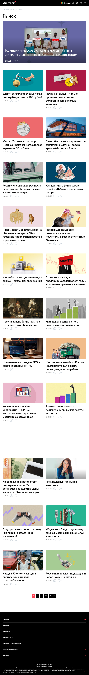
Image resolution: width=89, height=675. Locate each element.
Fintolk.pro (48, 664)
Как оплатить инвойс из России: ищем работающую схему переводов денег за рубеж (65, 366)
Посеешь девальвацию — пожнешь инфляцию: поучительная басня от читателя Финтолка (65, 235)
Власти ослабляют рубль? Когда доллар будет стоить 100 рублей (23, 95)
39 (46, 596)
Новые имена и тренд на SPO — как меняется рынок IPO (22, 364)
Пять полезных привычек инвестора (61, 483)
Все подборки (7, 637)
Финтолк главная (8, 9)
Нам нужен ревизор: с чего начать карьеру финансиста (62, 323)
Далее (52, 596)
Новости (6, 625)
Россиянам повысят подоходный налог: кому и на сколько (66, 575)
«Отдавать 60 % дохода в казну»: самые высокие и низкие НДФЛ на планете (65, 533)
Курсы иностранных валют (12, 643)
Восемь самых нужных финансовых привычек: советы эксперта (65, 410)
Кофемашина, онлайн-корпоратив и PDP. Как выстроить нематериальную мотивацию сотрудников (20, 411)
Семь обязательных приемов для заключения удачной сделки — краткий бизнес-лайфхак (66, 145)
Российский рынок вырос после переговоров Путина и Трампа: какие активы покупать (22, 189)
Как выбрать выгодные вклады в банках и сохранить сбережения (22, 279)
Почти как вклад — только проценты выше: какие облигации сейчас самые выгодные (62, 99)
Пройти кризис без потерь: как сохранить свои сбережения (21, 323)
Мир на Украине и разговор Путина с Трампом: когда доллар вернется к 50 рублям (22, 145)
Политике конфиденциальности (26, 672)
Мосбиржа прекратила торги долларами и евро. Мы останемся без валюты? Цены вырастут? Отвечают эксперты (21, 487)
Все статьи (6, 631)
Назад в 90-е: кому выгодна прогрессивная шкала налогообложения (19, 577)
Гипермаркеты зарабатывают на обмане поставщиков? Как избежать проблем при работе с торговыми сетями (22, 235)
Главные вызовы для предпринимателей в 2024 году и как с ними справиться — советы (66, 281)
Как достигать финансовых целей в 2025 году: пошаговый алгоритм (64, 189)
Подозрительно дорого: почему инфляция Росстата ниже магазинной (22, 533)
